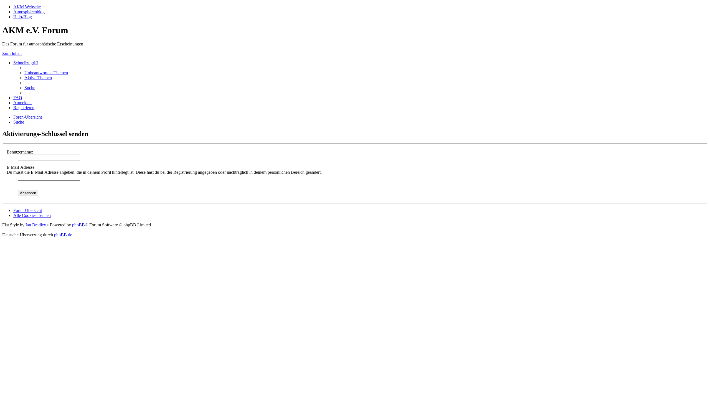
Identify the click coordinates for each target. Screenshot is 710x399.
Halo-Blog (22, 16)
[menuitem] (46, 72)
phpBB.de (63, 234)
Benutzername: (20, 152)
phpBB (78, 224)
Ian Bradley (36, 224)
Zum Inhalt (12, 53)
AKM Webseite (27, 6)
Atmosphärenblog (29, 11)
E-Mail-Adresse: (21, 167)
